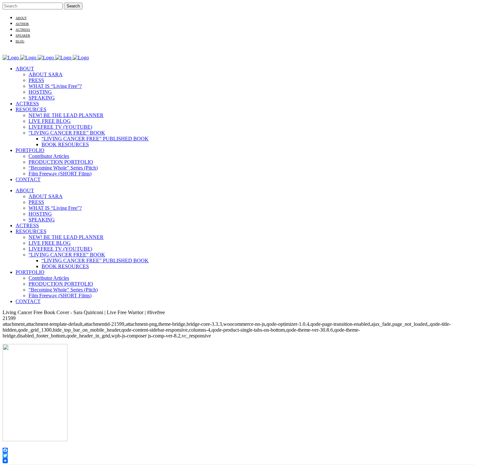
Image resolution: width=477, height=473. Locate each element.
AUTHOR (22, 24)
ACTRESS (23, 29)
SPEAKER (23, 35)
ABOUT (21, 18)
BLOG (20, 41)
